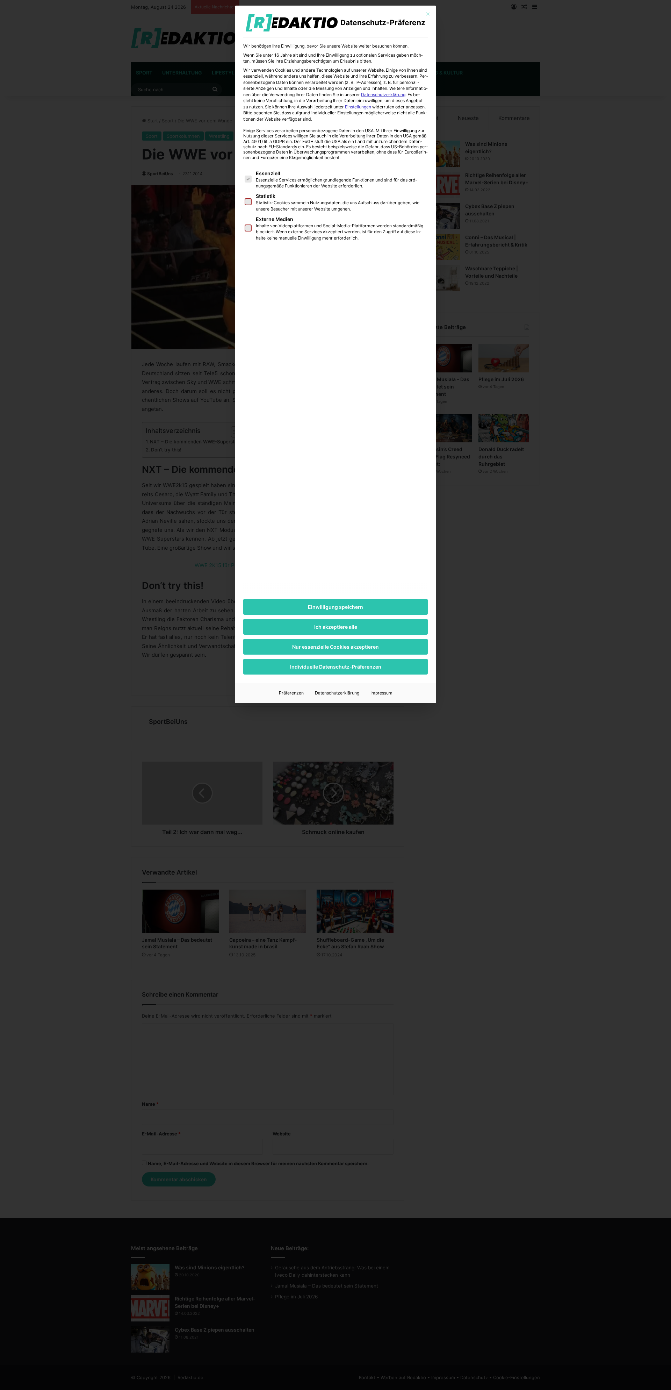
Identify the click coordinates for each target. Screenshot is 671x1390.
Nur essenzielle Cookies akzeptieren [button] (335, 647)
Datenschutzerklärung (383, 94)
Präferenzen (291, 693)
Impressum (381, 693)
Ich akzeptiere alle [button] (335, 627)
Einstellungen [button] (358, 106)
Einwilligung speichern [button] (335, 607)
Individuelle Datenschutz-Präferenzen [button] (335, 667)
